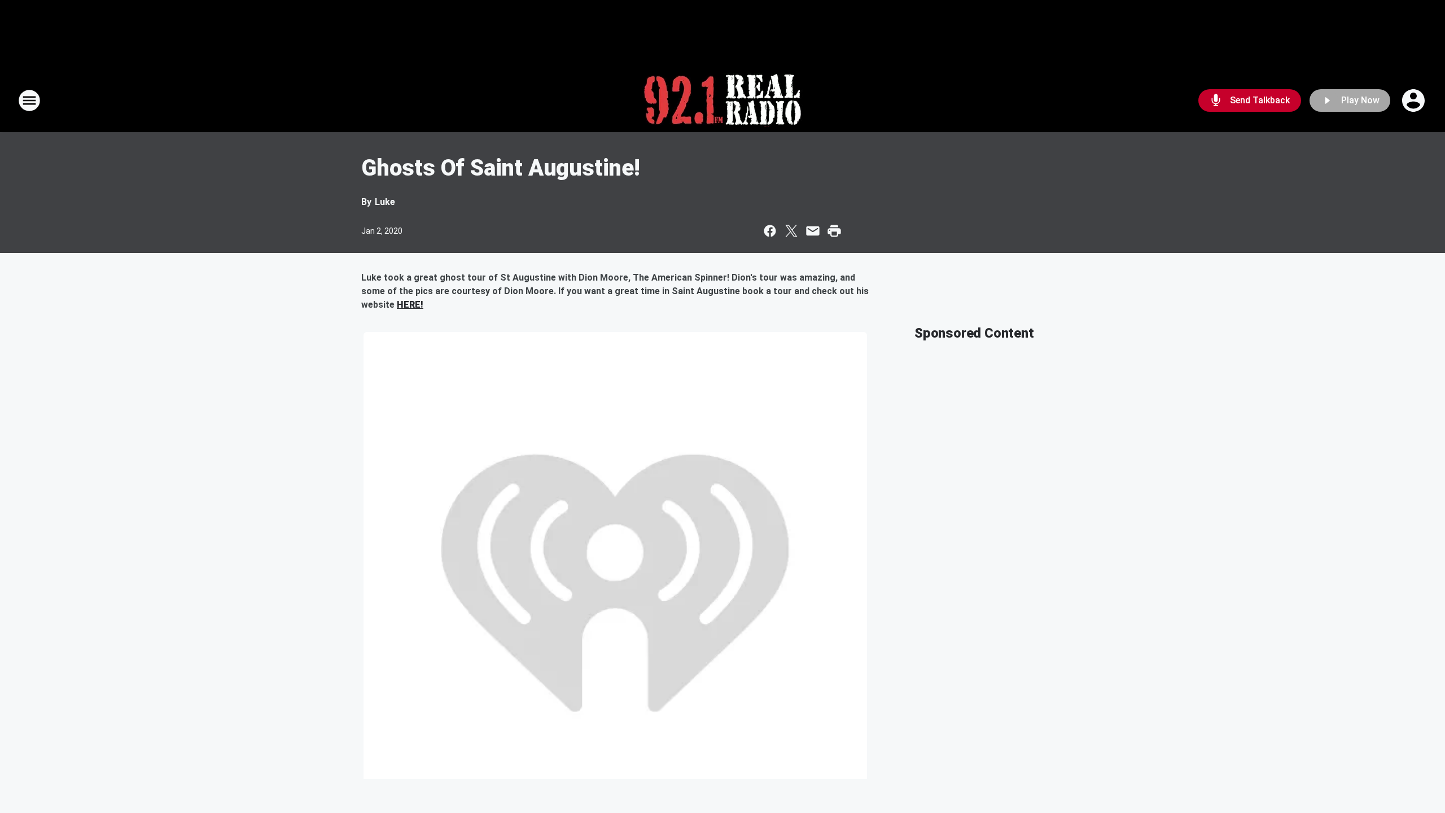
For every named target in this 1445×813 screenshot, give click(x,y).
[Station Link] (722, 100)
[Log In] (1414, 100)
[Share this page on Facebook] (770, 231)
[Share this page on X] (791, 231)
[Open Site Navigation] (29, 100)
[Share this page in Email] (813, 231)
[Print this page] (834, 231)
